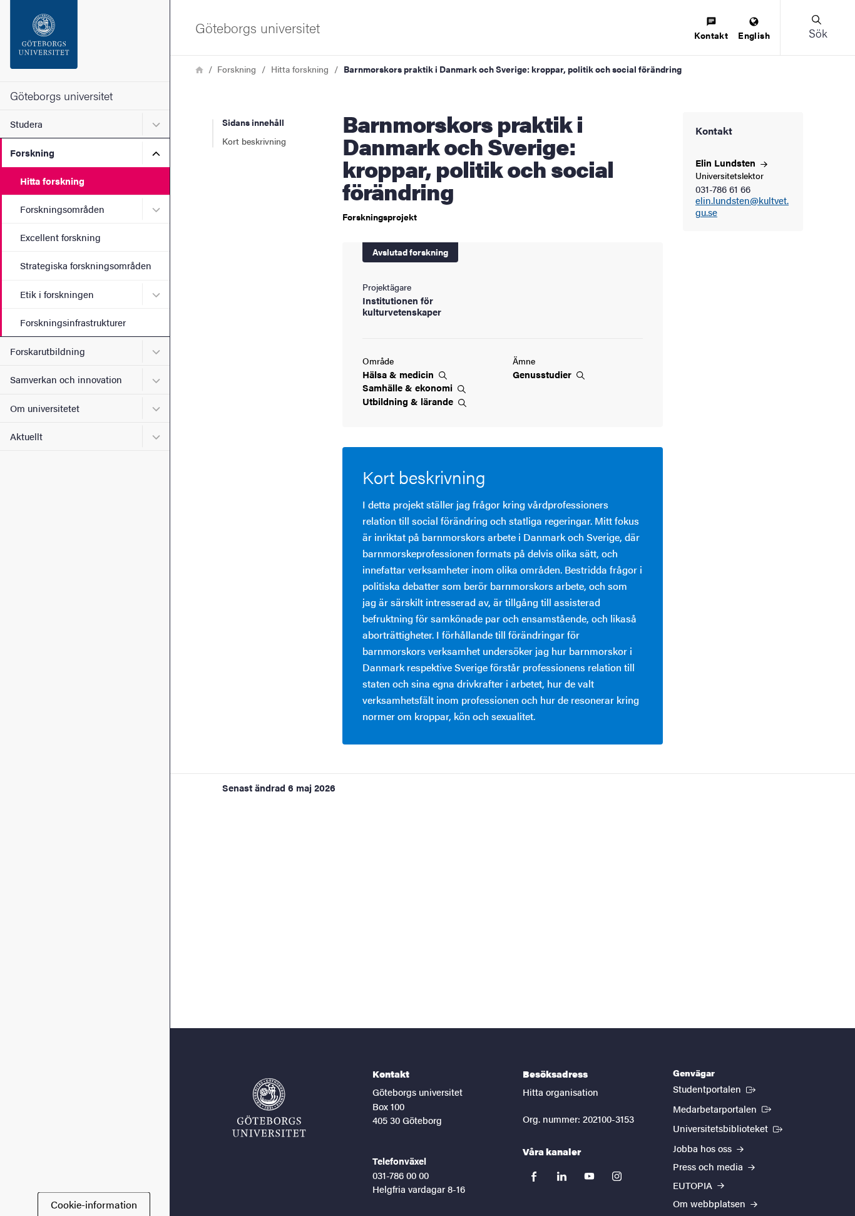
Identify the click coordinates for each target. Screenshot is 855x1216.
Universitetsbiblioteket (729, 1128)
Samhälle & (408, 387)
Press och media (709, 1166)
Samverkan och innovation (66, 379)
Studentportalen (715, 1088)
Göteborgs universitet (61, 95)
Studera (26, 123)
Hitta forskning (52, 180)
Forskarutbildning (47, 351)
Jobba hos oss (703, 1148)
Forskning (32, 152)
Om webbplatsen (710, 1203)
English (754, 35)
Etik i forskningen (57, 294)
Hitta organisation (560, 1091)
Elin (726, 162)
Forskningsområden (62, 208)
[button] (817, 27)
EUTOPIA (694, 1185)
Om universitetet (44, 408)
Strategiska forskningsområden (85, 265)
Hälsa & (399, 374)
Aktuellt (26, 436)
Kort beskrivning (254, 141)
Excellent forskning (60, 237)
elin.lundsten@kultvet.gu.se (742, 207)
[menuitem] (711, 29)
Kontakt (711, 35)
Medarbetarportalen (723, 1108)
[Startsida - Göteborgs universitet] (85, 40)
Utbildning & (409, 401)
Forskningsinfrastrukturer (73, 322)
